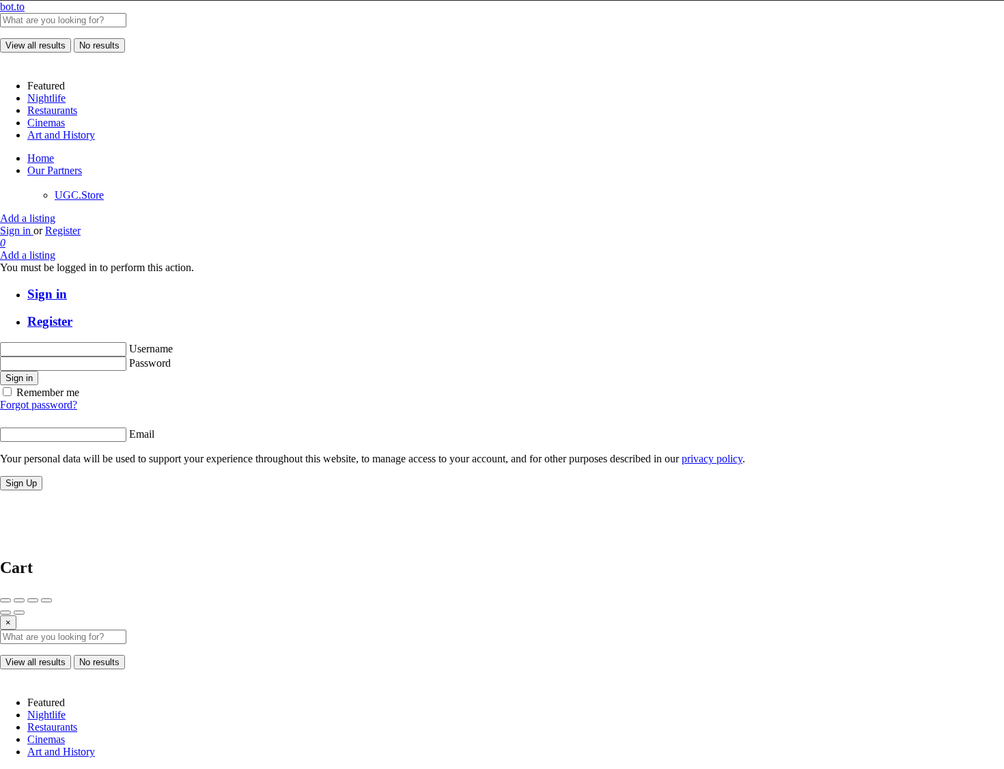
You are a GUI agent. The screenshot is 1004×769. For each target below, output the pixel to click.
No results (99, 45)
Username (151, 348)
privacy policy (712, 458)
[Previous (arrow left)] (5, 613)
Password (150, 363)
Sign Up (21, 483)
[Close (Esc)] (5, 600)
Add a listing (27, 218)
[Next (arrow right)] (19, 613)
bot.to (12, 6)
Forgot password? (38, 404)
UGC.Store (79, 195)
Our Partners (54, 170)
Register (63, 230)
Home (40, 158)
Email (141, 434)
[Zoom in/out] (46, 600)
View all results (35, 45)
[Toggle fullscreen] (32, 600)
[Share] (19, 600)
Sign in (16, 230)
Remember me (47, 392)
